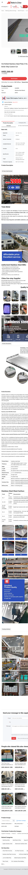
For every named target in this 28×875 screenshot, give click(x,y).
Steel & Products (21, 10)
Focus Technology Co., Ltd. (18, 869)
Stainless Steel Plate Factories (9, 854)
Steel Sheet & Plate (17, 840)
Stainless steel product (6, 823)
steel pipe (17, 826)
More (2, 864)
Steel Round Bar (6, 840)
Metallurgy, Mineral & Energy (10, 10)
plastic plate (4, 826)
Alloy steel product (19, 823)
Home (2, 10)
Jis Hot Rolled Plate (7, 857)
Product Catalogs (22, 820)
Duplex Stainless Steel (7, 843)
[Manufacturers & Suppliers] (14, 2)
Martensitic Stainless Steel (21, 843)
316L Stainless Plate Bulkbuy (17, 861)
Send (14, 738)
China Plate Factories (7, 850)
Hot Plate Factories (19, 850)
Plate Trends (5, 861)
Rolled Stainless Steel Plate (20, 857)
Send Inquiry (14, 78)
